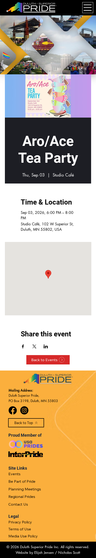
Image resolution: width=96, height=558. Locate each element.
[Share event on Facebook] (23, 346)
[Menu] (87, 7)
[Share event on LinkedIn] (46, 346)
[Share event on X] (34, 346)
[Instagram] (24, 410)
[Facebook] (13, 410)
